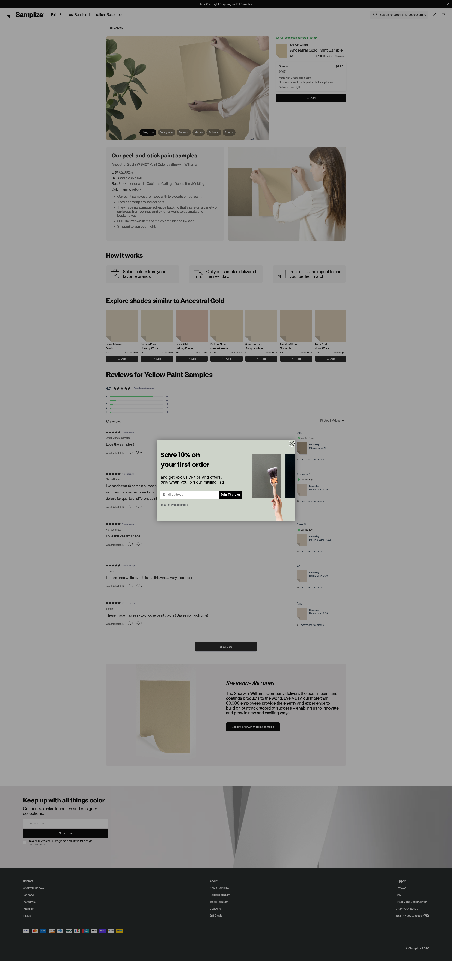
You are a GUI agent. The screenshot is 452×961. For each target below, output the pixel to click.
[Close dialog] (291, 443)
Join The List (230, 494)
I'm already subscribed (174, 504)
